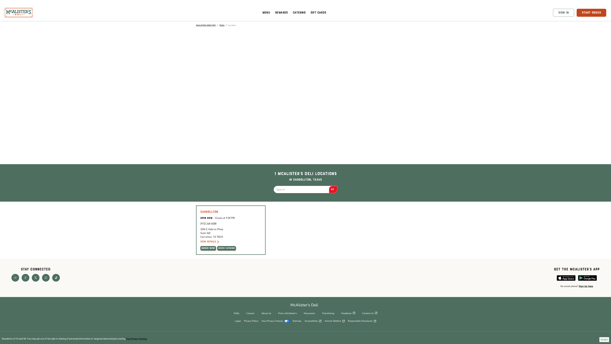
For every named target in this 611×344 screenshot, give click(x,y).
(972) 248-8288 (208, 223)
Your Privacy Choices (272, 320)
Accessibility (311, 320)
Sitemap (296, 320)
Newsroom (309, 313)
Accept (604, 339)
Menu (266, 12)
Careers (250, 313)
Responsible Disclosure (360, 320)
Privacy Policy (251, 320)
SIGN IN (563, 12)
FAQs (236, 313)
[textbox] (577, 286)
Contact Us (368, 313)
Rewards (281, 12)
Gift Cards (318, 12)
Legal (238, 320)
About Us (266, 313)
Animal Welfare (333, 320)
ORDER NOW (208, 248)
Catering (299, 12)
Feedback (346, 313)
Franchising (328, 313)
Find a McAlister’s (287, 313)
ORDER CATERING (226, 248)
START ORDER (591, 12)
